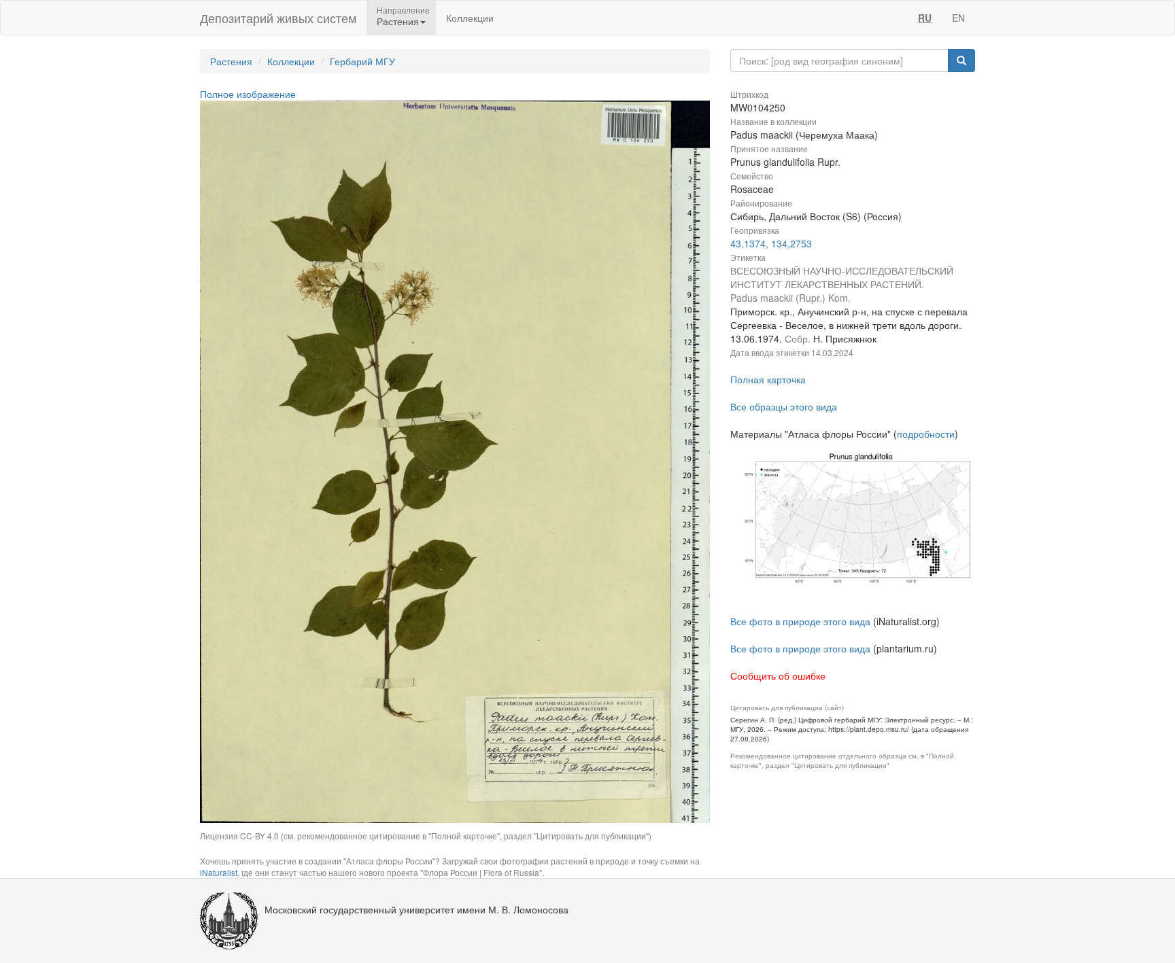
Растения (231, 61)
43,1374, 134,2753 (771, 243)
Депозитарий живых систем (278, 18)
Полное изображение (248, 94)
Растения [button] (398, 21)
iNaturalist (218, 872)
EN (958, 17)
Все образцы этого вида (783, 406)
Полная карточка (768, 379)
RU (925, 17)
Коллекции (470, 17)
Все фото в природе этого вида (800, 621)
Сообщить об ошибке (777, 675)
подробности (926, 433)
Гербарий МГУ (362, 61)
